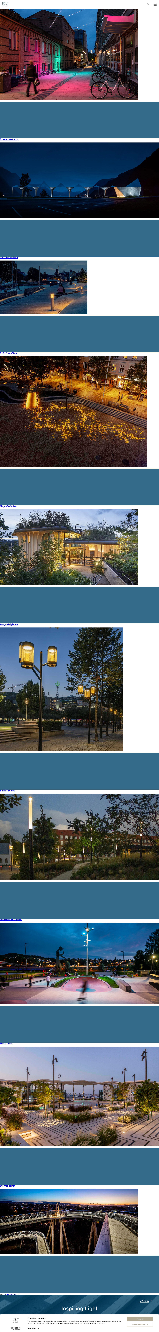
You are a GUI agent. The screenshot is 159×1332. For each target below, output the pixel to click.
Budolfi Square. (7, 791)
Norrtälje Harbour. (9, 258)
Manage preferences (138, 1324)
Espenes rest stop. (9, 140)
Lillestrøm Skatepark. (11, 920)
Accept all (140, 1319)
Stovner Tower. (7, 1186)
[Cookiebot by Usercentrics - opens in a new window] (16, 1328)
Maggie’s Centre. (8, 506)
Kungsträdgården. (9, 625)
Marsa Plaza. (6, 1044)
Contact (144, 1301)
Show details (32, 1328)
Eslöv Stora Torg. (8, 353)
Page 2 (7, 1294)
